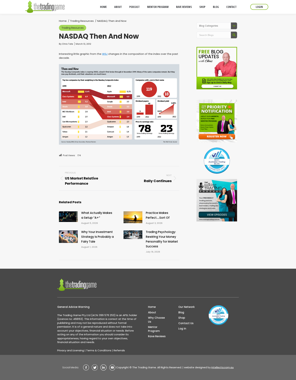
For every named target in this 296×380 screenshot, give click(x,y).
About (152, 312)
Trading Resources (72, 28)
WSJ (105, 54)
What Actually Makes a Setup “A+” (96, 215)
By (66, 44)
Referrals (119, 350)
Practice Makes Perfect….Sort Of (158, 215)
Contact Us (186, 323)
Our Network (186, 307)
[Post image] (68, 216)
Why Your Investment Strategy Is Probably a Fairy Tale (97, 237)
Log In (182, 328)
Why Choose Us (156, 319)
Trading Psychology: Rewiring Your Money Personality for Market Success (162, 239)
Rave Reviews (157, 336)
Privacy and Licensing (70, 350)
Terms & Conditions (98, 350)
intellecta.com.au (222, 367)
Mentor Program (154, 329)
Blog (181, 312)
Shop (181, 318)
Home (152, 307)
